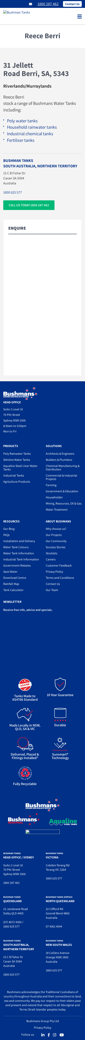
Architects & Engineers (60, 454)
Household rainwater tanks (32, 127)
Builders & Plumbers (59, 460)
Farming (51, 485)
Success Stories (55, 547)
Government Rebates (17, 565)
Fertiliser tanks (20, 140)
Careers (51, 559)
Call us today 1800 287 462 (29, 205)
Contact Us (72, 4)
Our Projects (54, 535)
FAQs (6, 535)
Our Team (52, 590)
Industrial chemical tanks (30, 134)
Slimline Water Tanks (16, 460)
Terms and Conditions (60, 578)
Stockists (51, 553)
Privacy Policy (54, 572)
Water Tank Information (18, 553)
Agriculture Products (16, 482)
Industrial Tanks (13, 475)
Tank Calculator (13, 590)
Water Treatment (57, 509)
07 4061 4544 (54, 926)
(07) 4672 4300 (12, 922)
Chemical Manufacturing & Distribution (63, 467)
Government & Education (62, 491)
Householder (54, 497)
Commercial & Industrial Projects (61, 477)
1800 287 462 (48, 3)
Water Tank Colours (16, 547)
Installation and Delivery (19, 541)
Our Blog (9, 529)
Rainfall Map (11, 584)
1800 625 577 (12, 192)
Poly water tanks (22, 121)
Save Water (10, 572)
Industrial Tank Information (21, 559)
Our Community (56, 541)
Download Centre (14, 578)
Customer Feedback (59, 565)
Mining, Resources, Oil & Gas (64, 503)
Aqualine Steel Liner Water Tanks (20, 467)
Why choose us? (56, 529)
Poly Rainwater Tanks (17, 454)
